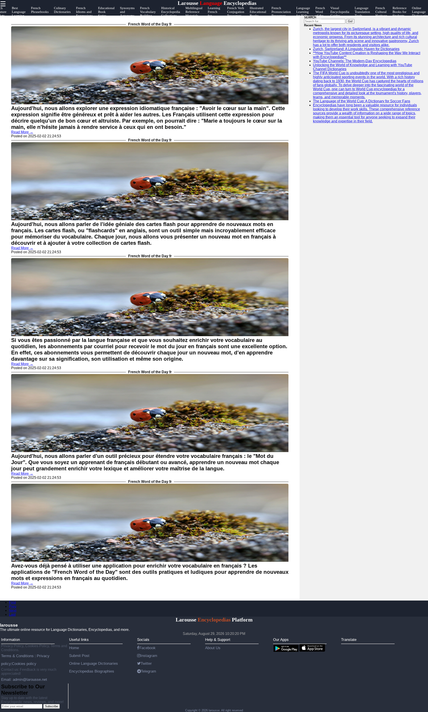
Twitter (146, 663)
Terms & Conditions (18, 656)
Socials (143, 639)
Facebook (147, 648)
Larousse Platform (214, 620)
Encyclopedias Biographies (91, 671)
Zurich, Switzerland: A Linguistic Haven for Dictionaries (356, 49)
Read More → (22, 132)
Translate (348, 639)
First (12, 602)
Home (74, 648)
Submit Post (79, 655)
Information (10, 639)
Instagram (148, 655)
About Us (212, 648)
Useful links (79, 639)
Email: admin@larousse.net (24, 679)
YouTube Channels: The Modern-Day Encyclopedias (354, 61)
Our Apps (281, 639)
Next (12, 610)
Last (12, 614)
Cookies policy (24, 663)
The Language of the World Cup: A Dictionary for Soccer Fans (361, 101)
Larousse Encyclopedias (217, 3)
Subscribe (51, 706)
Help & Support (217, 639)
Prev (12, 606)
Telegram (148, 671)
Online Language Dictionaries (93, 663)
